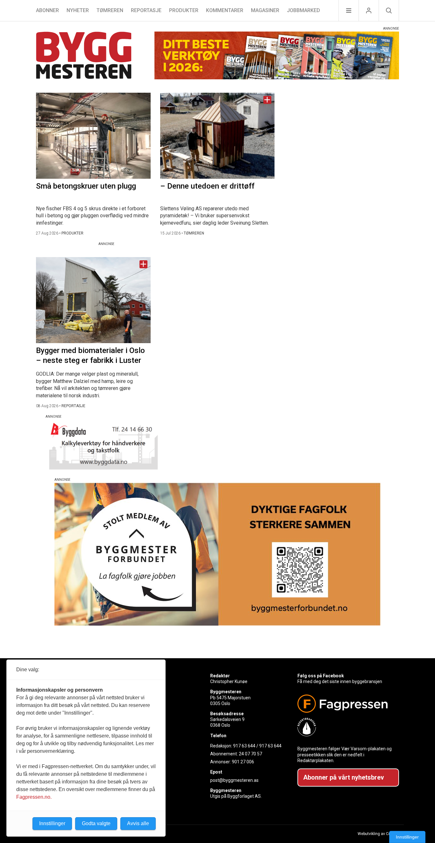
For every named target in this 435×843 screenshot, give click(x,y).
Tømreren (109, 10)
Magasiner (265, 10)
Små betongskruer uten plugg (86, 186)
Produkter (183, 10)
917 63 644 (244, 745)
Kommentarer (224, 10)
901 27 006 (243, 761)
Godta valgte (96, 823)
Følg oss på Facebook (320, 675)
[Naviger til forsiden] (84, 56)
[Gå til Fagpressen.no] (345, 704)
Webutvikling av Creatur (378, 834)
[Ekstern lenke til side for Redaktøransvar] (345, 727)
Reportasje (146, 10)
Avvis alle (138, 823)
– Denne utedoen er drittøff (207, 186)
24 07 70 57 (250, 753)
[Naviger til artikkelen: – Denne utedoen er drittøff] (217, 136)
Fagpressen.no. (34, 797)
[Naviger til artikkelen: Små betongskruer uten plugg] (93, 136)
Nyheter (78, 10)
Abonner (47, 10)
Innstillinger (407, 836)
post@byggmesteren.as (234, 780)
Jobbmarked (303, 10)
